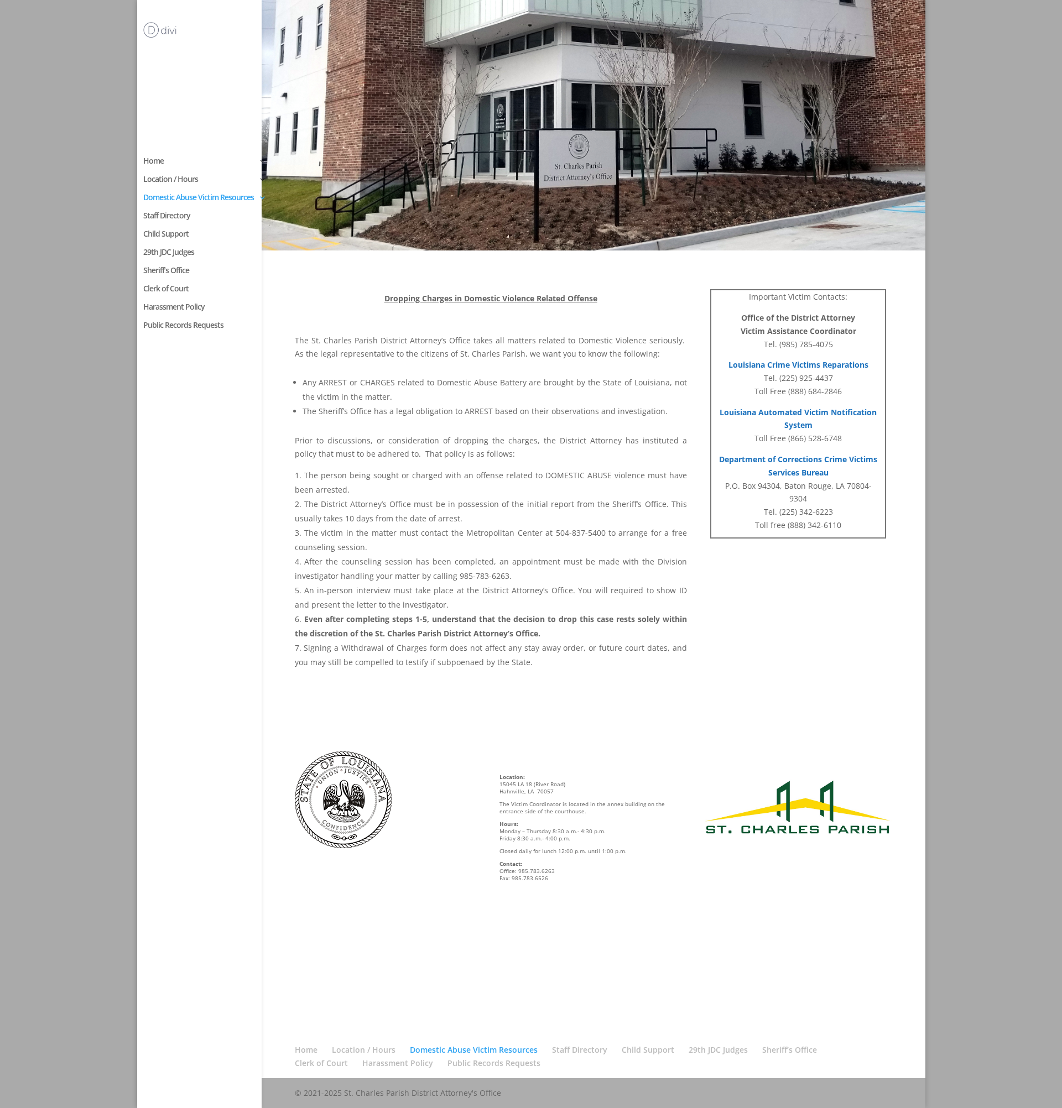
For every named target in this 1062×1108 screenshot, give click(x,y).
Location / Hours (170, 179)
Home (153, 161)
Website (317, 989)
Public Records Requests (183, 325)
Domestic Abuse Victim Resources (198, 198)
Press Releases (330, 1006)
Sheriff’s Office (166, 270)
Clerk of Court (166, 289)
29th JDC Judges (168, 252)
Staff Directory (166, 216)
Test (310, 973)
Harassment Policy (174, 307)
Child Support (166, 234)
